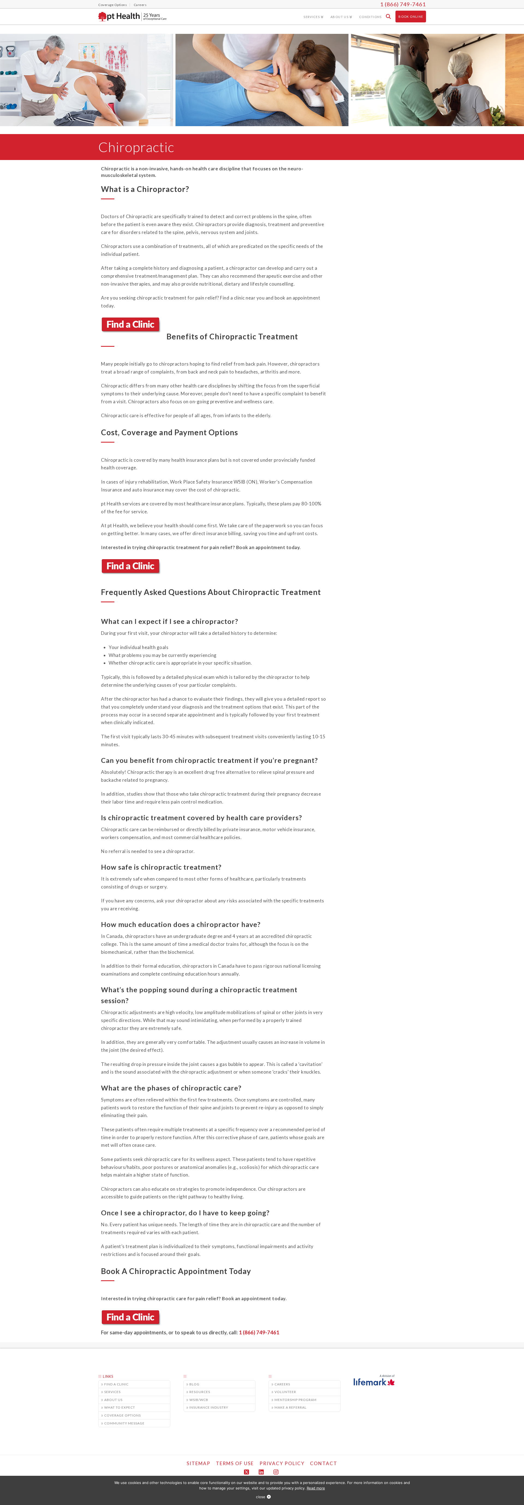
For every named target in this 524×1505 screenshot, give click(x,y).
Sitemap (198, 1463)
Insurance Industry (208, 1407)
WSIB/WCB (198, 1400)
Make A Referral (290, 1407)
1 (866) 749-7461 (403, 4)
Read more (316, 1488)
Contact (323, 1463)
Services (112, 1392)
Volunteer (285, 1392)
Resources (199, 1392)
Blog (194, 1384)
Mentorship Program (296, 1400)
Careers (282, 1384)
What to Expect (119, 1407)
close (260, 1497)
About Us (113, 1400)
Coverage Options (122, 1415)
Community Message (124, 1423)
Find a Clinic (116, 1384)
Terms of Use (235, 1463)
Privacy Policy (282, 1463)
